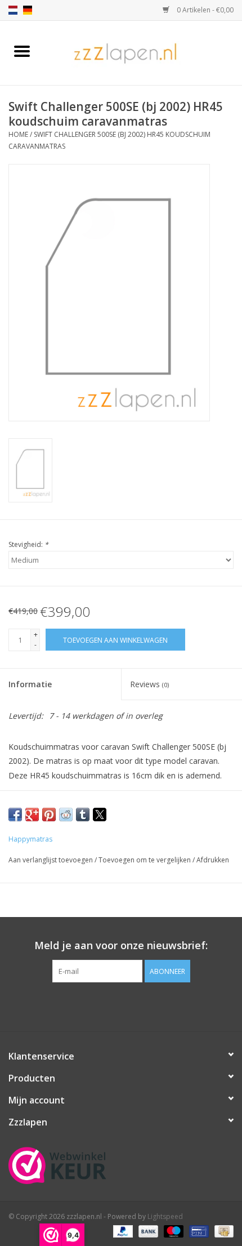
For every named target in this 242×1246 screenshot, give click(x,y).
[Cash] (222, 1230)
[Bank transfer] (147, 1230)
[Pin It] (49, 814)
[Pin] (197, 1230)
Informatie (30, 684)
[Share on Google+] (32, 814)
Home (18, 134)
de (27, 10)
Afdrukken (212, 860)
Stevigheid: (28, 544)
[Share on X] (99, 814)
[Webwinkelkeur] (121, 1165)
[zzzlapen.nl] (143, 52)
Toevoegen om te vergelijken (145, 860)
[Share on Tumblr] (82, 814)
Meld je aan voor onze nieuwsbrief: (121, 945)
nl (12, 10)
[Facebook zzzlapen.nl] (121, 1005)
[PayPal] (122, 1230)
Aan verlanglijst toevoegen (51, 860)
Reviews (149, 684)
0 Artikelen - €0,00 (204, 10)
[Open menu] (22, 50)
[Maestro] (172, 1230)
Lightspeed (165, 1216)
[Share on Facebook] (15, 814)
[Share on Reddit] (66, 814)
